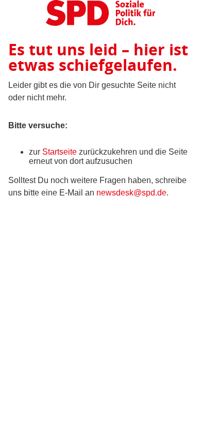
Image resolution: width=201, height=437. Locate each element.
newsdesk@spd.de (131, 192)
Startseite (59, 151)
